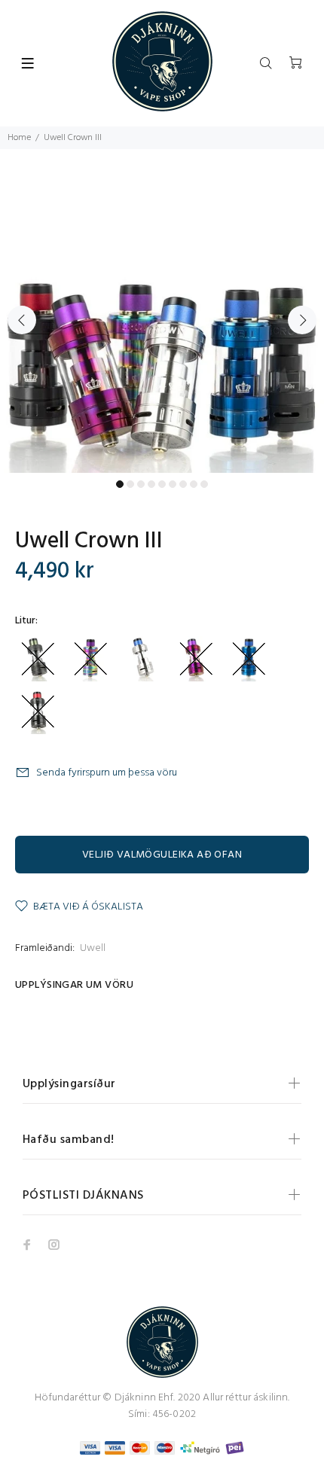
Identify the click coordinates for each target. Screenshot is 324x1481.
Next (302, 320)
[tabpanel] (162, 311)
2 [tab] (130, 484)
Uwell (92, 948)
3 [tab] (141, 484)
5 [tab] (162, 484)
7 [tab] (183, 484)
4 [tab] (151, 484)
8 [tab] (193, 484)
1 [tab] (120, 484)
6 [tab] (172, 484)
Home (19, 137)
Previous (22, 320)
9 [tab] (204, 484)
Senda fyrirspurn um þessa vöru (106, 773)
